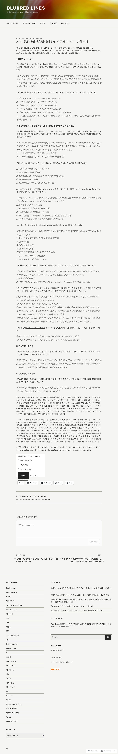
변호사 (8, 627)
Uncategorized (11, 721)
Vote (23, 475)
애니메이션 (10, 670)
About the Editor (29, 23)
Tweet (8, 717)
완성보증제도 (46, 499)
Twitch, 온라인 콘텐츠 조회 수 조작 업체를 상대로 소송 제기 (72, 606)
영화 (7, 674)
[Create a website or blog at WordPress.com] (7, 749)
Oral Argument (11, 708)
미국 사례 (9, 614)
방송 (7, 618)
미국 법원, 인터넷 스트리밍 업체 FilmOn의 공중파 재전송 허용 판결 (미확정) (77, 610)
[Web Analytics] (55, 669)
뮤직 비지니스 (11, 609)
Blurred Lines (26, 8)
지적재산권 (10, 683)
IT (7, 652)
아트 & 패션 (10, 665)
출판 (7, 691)
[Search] (108, 637)
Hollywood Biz (11, 648)
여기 (71, 53)
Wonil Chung (36, 38)
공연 (7, 631)
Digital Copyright (12, 592)
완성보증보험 (36, 499)
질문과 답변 (10, 687)
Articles (43, 23)
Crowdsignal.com (22, 480)
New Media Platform (14, 704)
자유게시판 (65, 23)
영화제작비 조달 (25, 499)
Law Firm (9, 696)
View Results (32, 475)
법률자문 (53, 23)
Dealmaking (25, 496)
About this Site (12, 23)
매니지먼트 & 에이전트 (14, 605)
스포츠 (8, 657)
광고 (7, 640)
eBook (8, 597)
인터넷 (8, 678)
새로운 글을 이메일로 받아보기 (62, 662)
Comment (93, 542)
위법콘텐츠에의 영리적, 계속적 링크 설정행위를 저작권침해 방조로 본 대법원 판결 (80, 595)
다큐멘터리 (10, 601)
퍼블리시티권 (11, 661)
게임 (7, 622)
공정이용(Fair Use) (12, 635)
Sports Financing (12, 713)
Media (8, 700)
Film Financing (39, 496)
